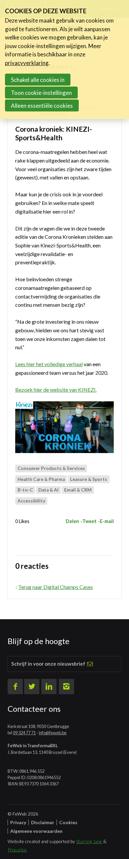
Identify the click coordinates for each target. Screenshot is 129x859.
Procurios (17, 849)
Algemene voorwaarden (36, 831)
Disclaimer (42, 822)
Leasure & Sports (88, 479)
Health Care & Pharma (41, 479)
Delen (72, 521)
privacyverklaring (27, 62)
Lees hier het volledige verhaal (49, 364)
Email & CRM (78, 490)
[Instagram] (66, 686)
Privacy (18, 822)
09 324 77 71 (24, 732)
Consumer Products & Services (51, 468)
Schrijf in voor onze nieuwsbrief (48, 664)
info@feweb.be (52, 732)
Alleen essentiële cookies (42, 105)
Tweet (89, 521)
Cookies (68, 822)
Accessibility (31, 500)
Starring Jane (89, 841)
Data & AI (48, 490)
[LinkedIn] (49, 686)
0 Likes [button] (22, 521)
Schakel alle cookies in (37, 79)
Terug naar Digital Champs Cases (55, 587)
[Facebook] (15, 686)
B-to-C (25, 490)
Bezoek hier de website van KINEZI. (56, 389)
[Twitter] (31, 686)
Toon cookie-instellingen (41, 92)
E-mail (107, 521)
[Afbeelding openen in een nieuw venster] (64, 427)
